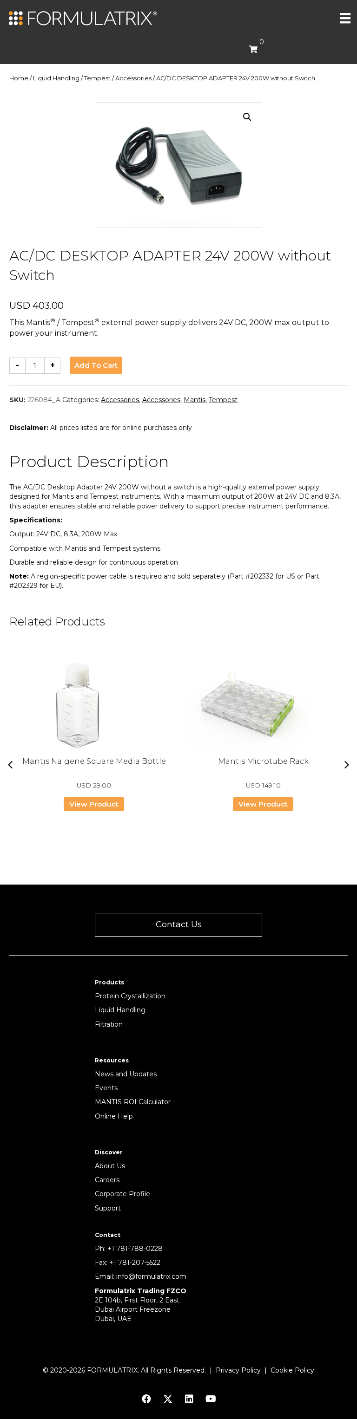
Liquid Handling (56, 78)
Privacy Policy (238, 1370)
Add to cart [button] (96, 365)
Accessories (133, 78)
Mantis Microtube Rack (263, 761)
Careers (107, 1180)
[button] (247, 117)
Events (106, 1088)
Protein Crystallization (130, 996)
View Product (94, 804)
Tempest (97, 78)
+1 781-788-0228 (135, 1248)
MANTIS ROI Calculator (133, 1102)
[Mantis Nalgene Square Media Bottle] (94, 705)
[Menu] (345, 18)
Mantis (194, 400)
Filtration (109, 1024)
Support (108, 1208)
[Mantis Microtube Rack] (263, 705)
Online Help (114, 1116)
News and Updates (126, 1074)
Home (18, 78)
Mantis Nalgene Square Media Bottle (94, 761)
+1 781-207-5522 (134, 1262)
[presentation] (10, 765)
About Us (110, 1166)
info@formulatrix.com (151, 1276)
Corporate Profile (122, 1194)
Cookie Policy (292, 1370)
